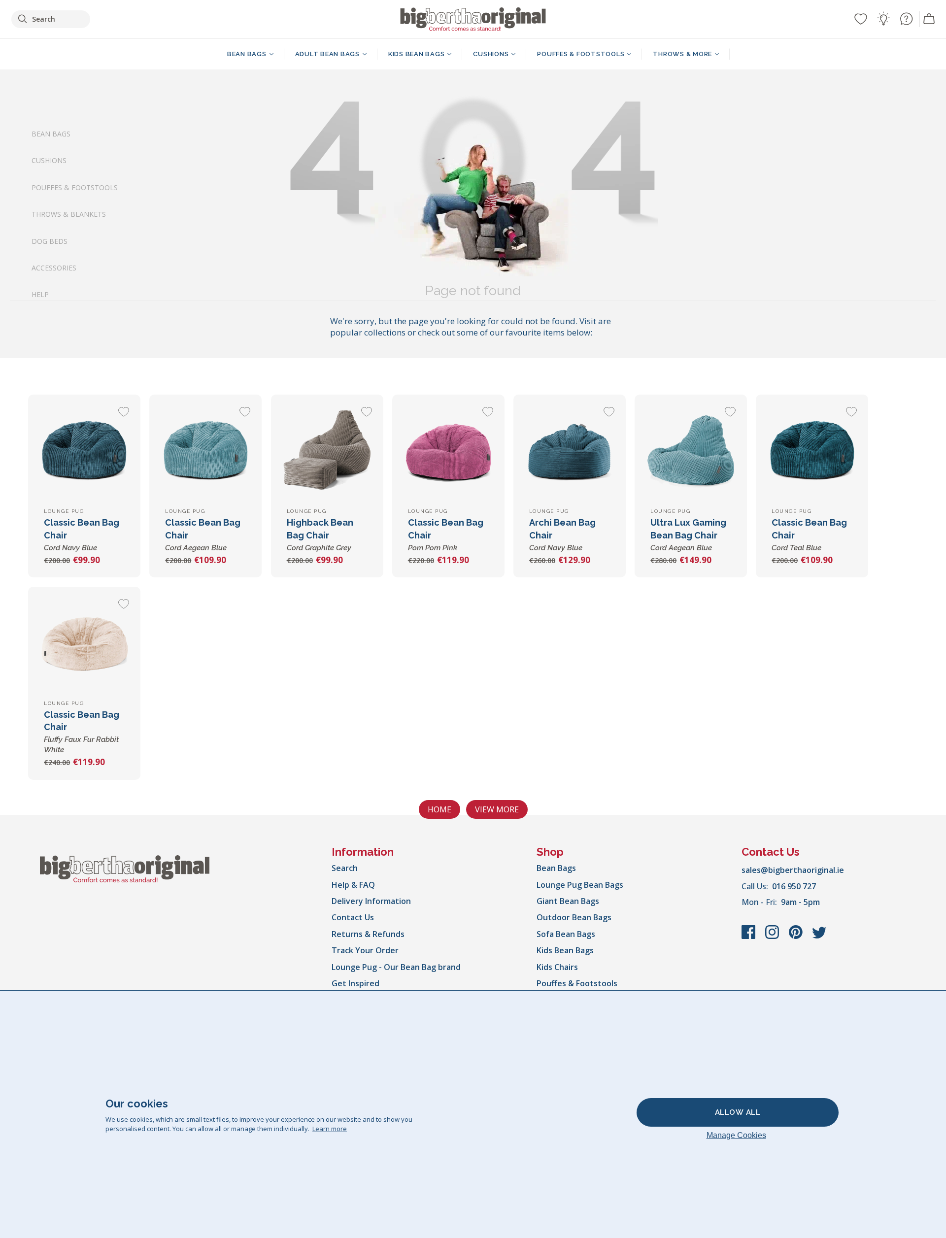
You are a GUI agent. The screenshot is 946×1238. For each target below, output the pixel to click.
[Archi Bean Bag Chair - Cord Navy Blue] (569, 451)
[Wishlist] (860, 18)
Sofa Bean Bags (566, 934)
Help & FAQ (353, 884)
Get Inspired (355, 983)
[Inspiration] (883, 18)
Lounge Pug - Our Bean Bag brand (396, 967)
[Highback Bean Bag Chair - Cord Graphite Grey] (327, 451)
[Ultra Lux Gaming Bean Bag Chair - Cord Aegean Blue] (691, 451)
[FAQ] (906, 18)
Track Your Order (365, 950)
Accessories (54, 267)
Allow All (738, 1112)
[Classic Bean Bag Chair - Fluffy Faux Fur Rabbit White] (84, 643)
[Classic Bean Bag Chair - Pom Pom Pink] (448, 451)
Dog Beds (50, 240)
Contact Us (353, 917)
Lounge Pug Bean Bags (580, 884)
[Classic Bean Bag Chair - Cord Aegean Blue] (205, 451)
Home (439, 809)
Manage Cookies (736, 1135)
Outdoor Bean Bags (574, 917)
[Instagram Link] (773, 937)
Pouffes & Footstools (75, 187)
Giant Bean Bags (568, 901)
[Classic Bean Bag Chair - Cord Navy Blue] (84, 451)
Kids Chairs (557, 967)
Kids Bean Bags (565, 950)
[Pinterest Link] (797, 937)
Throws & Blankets (69, 214)
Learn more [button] (329, 1128)
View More (497, 809)
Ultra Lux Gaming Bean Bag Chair (688, 534)
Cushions (49, 160)
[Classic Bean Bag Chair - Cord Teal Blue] (812, 451)
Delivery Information (371, 901)
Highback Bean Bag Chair (320, 534)
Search (345, 868)
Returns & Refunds (368, 934)
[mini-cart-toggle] (929, 19)
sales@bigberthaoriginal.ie (793, 870)
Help (40, 294)
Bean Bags (51, 133)
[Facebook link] (749, 937)
